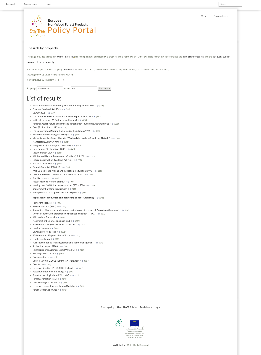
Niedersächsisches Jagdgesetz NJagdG (51, 135)
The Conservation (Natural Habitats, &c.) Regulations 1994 (61, 131)
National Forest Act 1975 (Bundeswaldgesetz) (55, 120)
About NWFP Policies (127, 307)
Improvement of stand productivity (50, 189)
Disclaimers (146, 307)
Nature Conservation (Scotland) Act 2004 (52, 160)
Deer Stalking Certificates (45, 282)
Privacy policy (107, 307)
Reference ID (70, 70)
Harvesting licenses (42, 203)
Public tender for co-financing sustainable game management (63, 243)
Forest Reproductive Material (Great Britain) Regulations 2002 (63, 106)
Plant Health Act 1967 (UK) (46, 142)
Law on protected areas (44, 232)
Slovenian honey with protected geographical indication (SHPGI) (64, 214)
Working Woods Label (43, 254)
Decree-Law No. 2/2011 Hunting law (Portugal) (56, 261)
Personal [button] (10, 4)
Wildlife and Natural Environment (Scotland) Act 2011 (59, 156)
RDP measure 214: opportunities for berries (54, 225)
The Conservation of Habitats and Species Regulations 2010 (62, 116)
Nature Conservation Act (45, 290)
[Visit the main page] (67, 26)
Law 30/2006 (39, 113)
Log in (157, 307)
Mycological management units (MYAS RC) (54, 250)
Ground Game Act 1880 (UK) (46, 167)
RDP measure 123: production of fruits (51, 235)
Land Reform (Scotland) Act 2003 (49, 149)
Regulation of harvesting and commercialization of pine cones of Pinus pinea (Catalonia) (76, 210)
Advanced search (221, 16)
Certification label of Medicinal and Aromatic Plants (58, 174)
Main (203, 16)
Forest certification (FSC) (45, 279)
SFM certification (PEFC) (44, 206)
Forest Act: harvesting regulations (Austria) (54, 286)
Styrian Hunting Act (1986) (45, 246)
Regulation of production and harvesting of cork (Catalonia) (63, 198)
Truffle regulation (41, 239)
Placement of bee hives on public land (51, 221)
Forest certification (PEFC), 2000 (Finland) (53, 268)
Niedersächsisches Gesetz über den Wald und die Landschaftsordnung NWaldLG (71, 138)
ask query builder (221, 57)
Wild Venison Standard (44, 217)
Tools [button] (49, 4)
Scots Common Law (42, 153)
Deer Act (37, 264)
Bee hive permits (41, 178)
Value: (67, 88)
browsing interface (63, 57)
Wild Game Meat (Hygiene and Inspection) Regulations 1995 (62, 171)
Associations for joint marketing (48, 272)
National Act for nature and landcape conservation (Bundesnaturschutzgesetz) (71, 124)
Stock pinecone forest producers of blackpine (55, 193)
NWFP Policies (119, 345)
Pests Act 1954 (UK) (42, 164)
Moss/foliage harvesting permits (48, 182)
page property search (193, 57)
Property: (31, 88)
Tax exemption (40, 257)
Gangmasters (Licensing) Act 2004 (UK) (52, 145)
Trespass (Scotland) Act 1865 (47, 109)
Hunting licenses (41, 228)
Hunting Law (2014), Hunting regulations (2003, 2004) (59, 185)
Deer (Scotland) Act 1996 (45, 127)
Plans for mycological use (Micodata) (51, 275)
